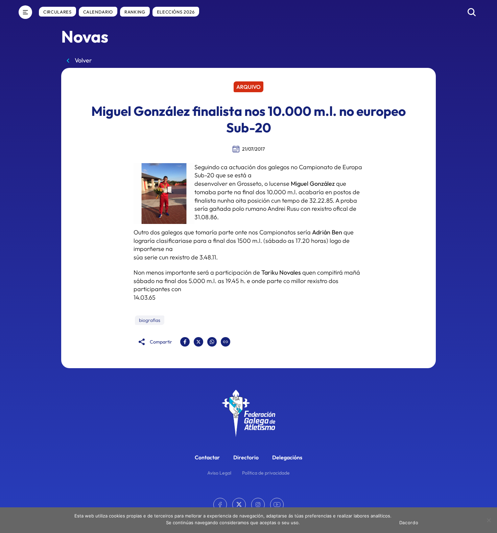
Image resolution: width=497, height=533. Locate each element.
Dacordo (409, 522)
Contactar (207, 457)
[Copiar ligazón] (225, 342)
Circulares (57, 12)
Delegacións (287, 457)
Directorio (246, 457)
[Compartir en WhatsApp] (212, 342)
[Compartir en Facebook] (185, 342)
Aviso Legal (219, 473)
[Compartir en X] (198, 342)
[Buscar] (471, 12)
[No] (488, 520)
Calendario (98, 12)
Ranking (134, 12)
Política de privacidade (266, 473)
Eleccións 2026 (176, 12)
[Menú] (25, 12)
